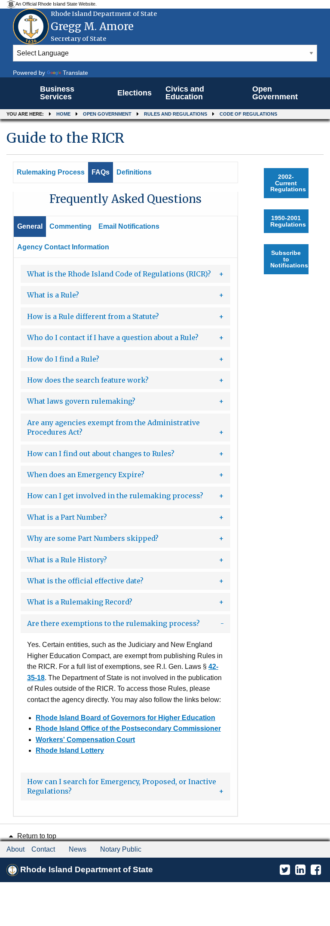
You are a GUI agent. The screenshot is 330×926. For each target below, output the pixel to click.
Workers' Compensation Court (85, 739)
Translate (75, 72)
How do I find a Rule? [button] (63, 359)
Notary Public (120, 849)
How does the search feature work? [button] (88, 380)
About (15, 849)
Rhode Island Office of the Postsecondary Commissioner (128, 728)
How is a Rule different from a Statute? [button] (93, 316)
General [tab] (30, 226)
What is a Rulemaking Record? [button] (79, 602)
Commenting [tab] (70, 226)
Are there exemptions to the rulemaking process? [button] (113, 623)
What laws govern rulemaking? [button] (81, 401)
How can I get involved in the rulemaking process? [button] (115, 495)
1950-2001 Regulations (288, 221)
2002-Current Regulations (288, 183)
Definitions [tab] (134, 172)
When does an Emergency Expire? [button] (85, 474)
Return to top (35, 836)
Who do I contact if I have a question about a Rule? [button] (113, 337)
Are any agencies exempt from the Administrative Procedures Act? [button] (113, 427)
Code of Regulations (248, 114)
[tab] (125, 274)
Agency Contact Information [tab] (63, 247)
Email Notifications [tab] (128, 226)
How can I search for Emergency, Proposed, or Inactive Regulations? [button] (121, 786)
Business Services (57, 93)
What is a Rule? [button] (53, 295)
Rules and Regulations (175, 114)
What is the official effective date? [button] (85, 580)
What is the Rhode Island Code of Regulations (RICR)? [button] (119, 274)
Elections (134, 93)
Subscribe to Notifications (289, 259)
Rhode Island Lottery (70, 750)
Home (63, 114)
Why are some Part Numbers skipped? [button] (93, 538)
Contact (43, 849)
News (77, 849)
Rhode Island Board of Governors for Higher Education (125, 717)
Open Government (275, 93)
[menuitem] (71, 93)
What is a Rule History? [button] (67, 559)
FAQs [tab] (101, 172)
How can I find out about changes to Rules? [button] (100, 453)
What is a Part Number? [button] (67, 517)
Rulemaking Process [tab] (51, 172)
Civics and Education (184, 93)
